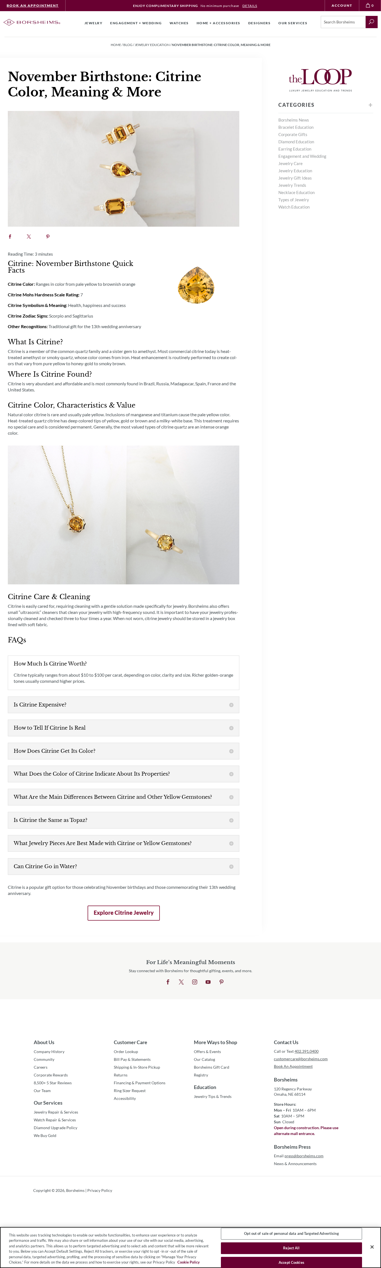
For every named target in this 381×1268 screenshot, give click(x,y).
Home (116, 45)
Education (205, 1087)
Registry (201, 1075)
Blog (127, 45)
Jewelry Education (152, 45)
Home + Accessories (218, 23)
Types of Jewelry (293, 199)
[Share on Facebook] (10, 236)
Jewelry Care (290, 163)
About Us (44, 1042)
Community (44, 1059)
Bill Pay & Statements (132, 1059)
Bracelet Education (296, 127)
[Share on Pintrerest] (48, 236)
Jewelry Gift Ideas (295, 177)
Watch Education (294, 206)
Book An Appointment (33, 5)
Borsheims (286, 1079)
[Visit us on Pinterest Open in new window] (221, 982)
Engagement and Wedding (302, 156)
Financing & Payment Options (139, 1082)
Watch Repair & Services (55, 1119)
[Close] (372, 1247)
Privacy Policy (99, 1190)
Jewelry (94, 23)
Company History (49, 1051)
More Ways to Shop (215, 1042)
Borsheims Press (292, 1147)
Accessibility (125, 1098)
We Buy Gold (45, 1135)
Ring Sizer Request (130, 1090)
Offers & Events (207, 1051)
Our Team (42, 1090)
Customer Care (130, 1042)
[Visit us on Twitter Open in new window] (181, 982)
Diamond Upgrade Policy (55, 1127)
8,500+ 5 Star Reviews (53, 1082)
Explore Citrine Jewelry (121, 915)
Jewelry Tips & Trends (213, 1096)
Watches (179, 23)
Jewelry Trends (292, 185)
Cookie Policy (188, 1262)
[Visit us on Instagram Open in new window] (194, 982)
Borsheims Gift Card (211, 1067)
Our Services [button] (292, 23)
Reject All (291, 1248)
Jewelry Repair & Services (56, 1112)
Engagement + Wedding (136, 23)
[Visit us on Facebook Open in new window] (167, 982)
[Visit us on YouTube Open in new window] (208, 982)
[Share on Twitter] (29, 236)
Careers (40, 1067)
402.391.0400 (307, 1051)
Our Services (48, 1103)
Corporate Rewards (51, 1075)
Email (299, 1155)
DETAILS (249, 6)
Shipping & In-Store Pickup (137, 1067)
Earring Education (294, 148)
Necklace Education (296, 192)
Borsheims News (293, 119)
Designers (259, 23)
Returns (120, 1075)
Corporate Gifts (292, 134)
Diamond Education (296, 141)
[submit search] (372, 22)
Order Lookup (126, 1051)
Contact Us (286, 1042)
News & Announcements (295, 1163)
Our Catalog (204, 1059)
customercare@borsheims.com (301, 1058)
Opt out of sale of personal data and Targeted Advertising (291, 1233)
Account (342, 5)
